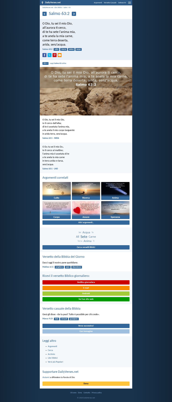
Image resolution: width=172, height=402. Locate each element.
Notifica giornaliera (86, 282)
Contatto (87, 393)
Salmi (65, 7)
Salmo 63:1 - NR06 (50, 138)
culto (56, 49)
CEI (45, 63)
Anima (88, 241)
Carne (92, 236)
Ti (93, 241)
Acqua (86, 232)
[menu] (129, 4)
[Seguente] (74, 14)
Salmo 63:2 (47, 49)
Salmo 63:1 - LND (50, 169)
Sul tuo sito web (86, 299)
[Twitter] (50, 56)
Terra (80, 241)
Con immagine (86, 331)
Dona (86, 384)
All (77, 236)
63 (70, 7)
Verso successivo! (86, 326)
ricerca (63, 49)
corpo (78, 49)
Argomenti (98, 3)
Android (86, 293)
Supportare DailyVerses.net (60, 372)
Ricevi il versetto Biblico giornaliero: (66, 276)
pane (67, 267)
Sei (80, 232)
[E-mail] (60, 56)
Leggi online (58, 63)
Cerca (50, 350)
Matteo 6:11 (47, 267)
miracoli (64, 319)
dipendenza (76, 267)
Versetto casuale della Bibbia (61, 308)
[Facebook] (45, 56)
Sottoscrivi (122, 3)
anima (71, 49)
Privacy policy (97, 393)
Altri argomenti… (86, 222)
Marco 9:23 (47, 319)
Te (93, 232)
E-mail (86, 288)
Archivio (51, 354)
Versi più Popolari (55, 362)
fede (56, 319)
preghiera (59, 267)
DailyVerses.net (47, 7)
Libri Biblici (58, 7)
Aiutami (45, 377)
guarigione (74, 319)
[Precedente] (44, 14)
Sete (83, 237)
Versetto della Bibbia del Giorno (63, 257)
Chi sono (73, 393)
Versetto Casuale (110, 3)
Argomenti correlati (55, 177)
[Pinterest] (55, 56)
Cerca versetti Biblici (86, 247)
